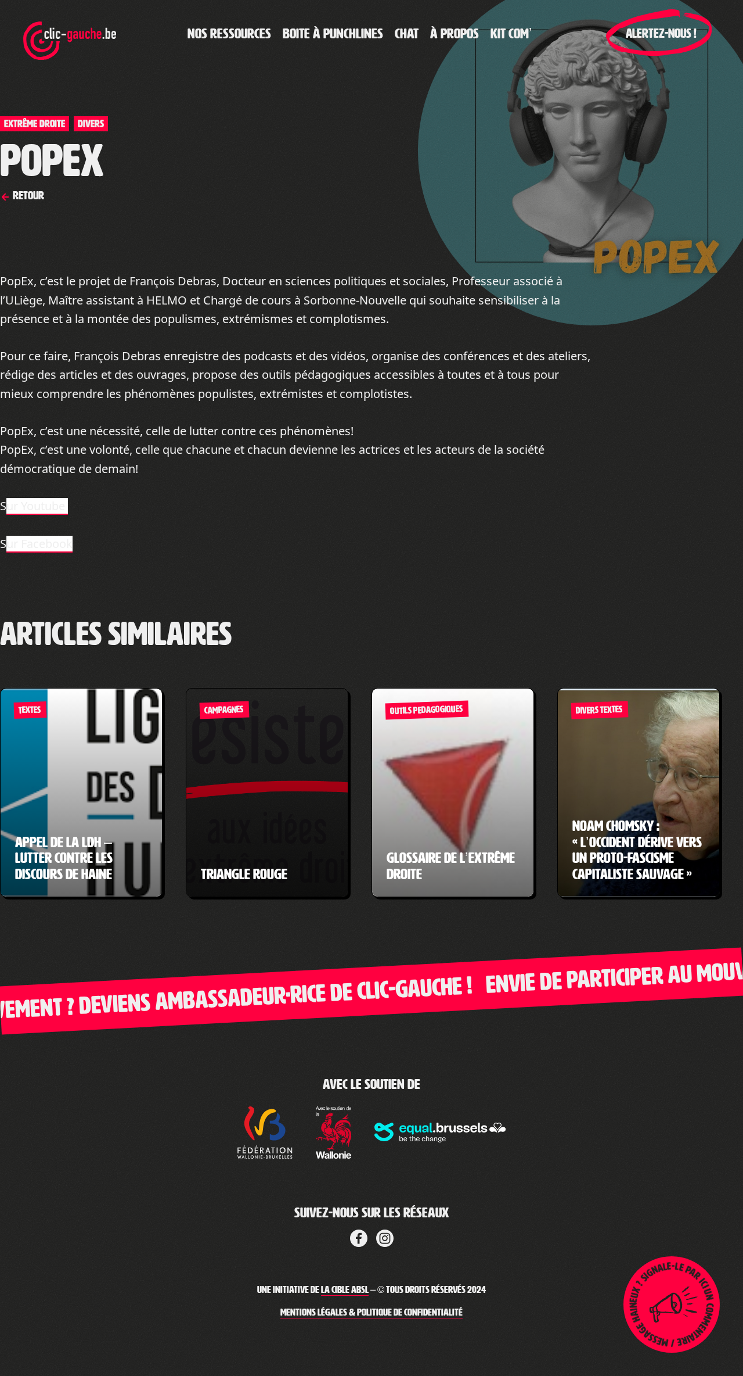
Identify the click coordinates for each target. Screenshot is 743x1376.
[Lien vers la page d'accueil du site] (69, 34)
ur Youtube (37, 506)
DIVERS (91, 124)
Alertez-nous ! (661, 34)
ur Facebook (39, 543)
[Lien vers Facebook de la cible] (358, 1236)
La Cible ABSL (345, 1289)
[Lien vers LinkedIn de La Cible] (385, 1236)
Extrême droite (34, 124)
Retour (27, 195)
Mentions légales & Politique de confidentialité (371, 1312)
